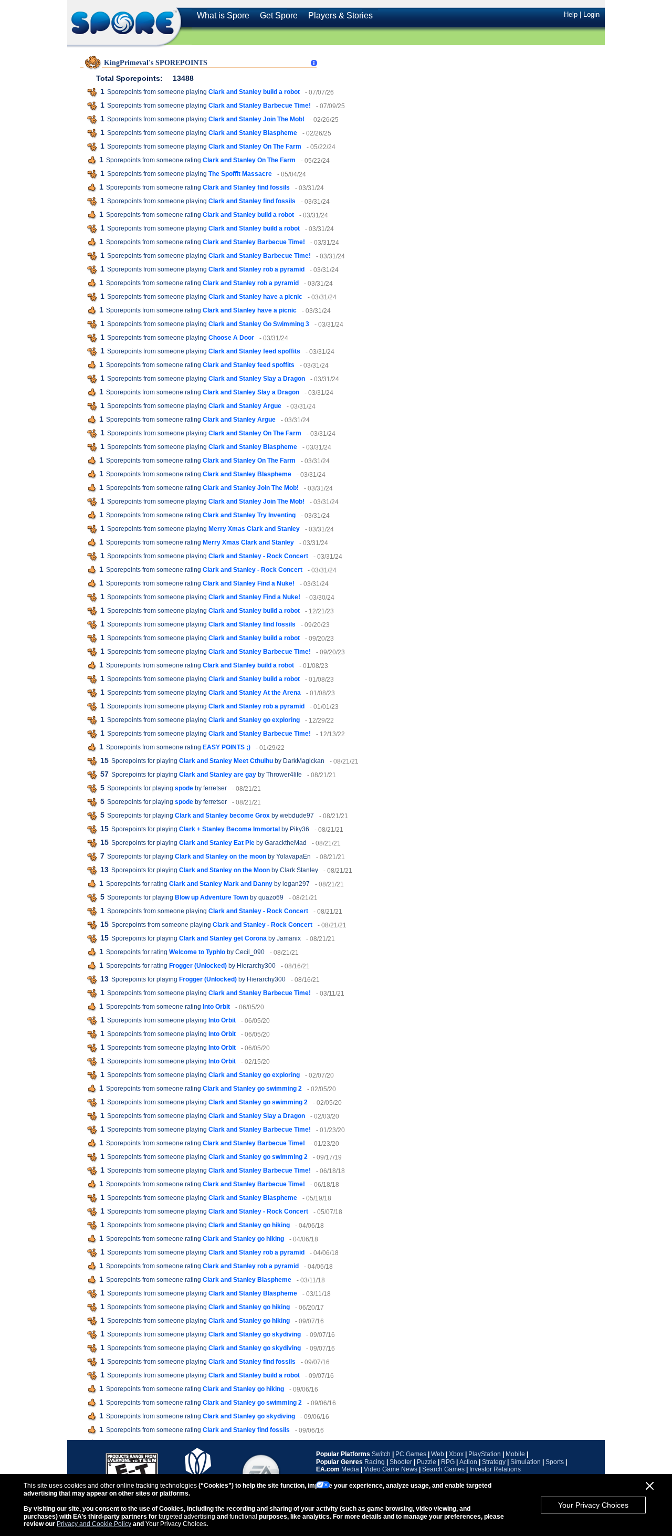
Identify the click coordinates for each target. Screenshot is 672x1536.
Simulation (525, 1462)
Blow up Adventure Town (211, 897)
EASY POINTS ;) (226, 747)
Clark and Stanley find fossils (246, 187)
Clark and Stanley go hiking (249, 1225)
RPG (448, 1462)
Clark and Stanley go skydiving (254, 1334)
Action (468, 1462)
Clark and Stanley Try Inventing (249, 515)
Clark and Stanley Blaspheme (252, 133)
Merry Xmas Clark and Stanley (254, 528)
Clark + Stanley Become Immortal (229, 829)
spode (184, 788)
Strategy (494, 1462)
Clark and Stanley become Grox (222, 815)
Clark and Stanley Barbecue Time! (259, 105)
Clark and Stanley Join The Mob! (256, 119)
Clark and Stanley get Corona (223, 938)
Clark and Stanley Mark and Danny (220, 883)
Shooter (401, 1462)
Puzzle (426, 1462)
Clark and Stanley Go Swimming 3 (258, 324)
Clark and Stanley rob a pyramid (256, 269)
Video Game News (390, 1469)
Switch (381, 1454)
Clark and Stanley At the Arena (254, 692)
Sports (554, 1462)
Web (437, 1454)
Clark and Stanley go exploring (254, 720)
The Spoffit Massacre (240, 173)
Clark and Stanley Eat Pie (217, 843)
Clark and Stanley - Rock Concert (258, 556)
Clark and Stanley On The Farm (254, 146)
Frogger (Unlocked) (198, 965)
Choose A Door (231, 337)
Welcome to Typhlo (197, 952)
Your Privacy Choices (593, 1505)
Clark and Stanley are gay (217, 774)
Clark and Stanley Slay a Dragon (256, 378)
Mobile (515, 1454)
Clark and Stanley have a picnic (255, 296)
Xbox (456, 1454)
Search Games (443, 1469)
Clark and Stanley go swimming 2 (252, 1088)
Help (571, 14)
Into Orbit (216, 1006)
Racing (374, 1462)
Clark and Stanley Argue (244, 406)
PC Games (410, 1454)
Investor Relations (495, 1469)
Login (591, 14)
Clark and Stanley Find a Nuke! (249, 583)
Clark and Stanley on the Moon (224, 870)
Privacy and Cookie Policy (94, 1524)
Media (350, 1469)
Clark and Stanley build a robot (254, 92)
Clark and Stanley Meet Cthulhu (226, 761)
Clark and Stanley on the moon (220, 856)
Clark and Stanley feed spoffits (254, 351)
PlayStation (484, 1454)
